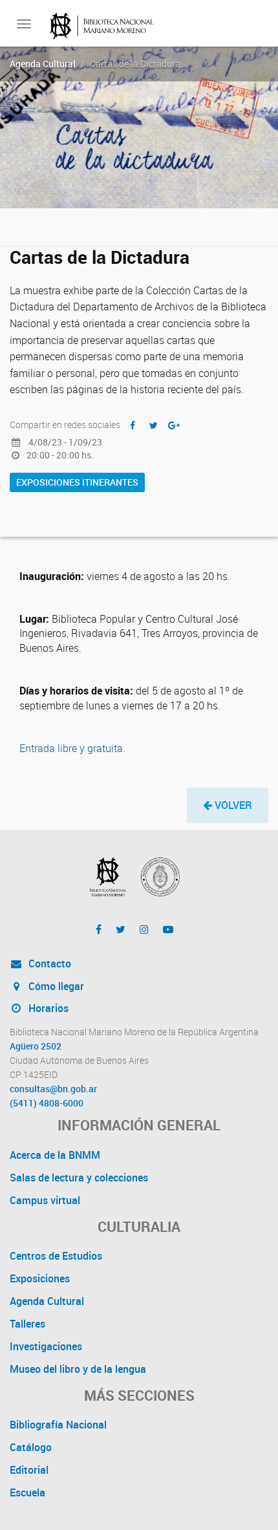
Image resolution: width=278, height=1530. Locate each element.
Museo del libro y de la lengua (78, 1369)
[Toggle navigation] (24, 24)
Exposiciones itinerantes (77, 482)
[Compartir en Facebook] (132, 425)
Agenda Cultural (43, 64)
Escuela (27, 1492)
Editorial (29, 1470)
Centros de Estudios (56, 1256)
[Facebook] (98, 929)
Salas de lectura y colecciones (79, 1177)
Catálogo (31, 1447)
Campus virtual (45, 1200)
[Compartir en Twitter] (153, 425)
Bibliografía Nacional (58, 1424)
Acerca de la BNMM (55, 1155)
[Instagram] (144, 929)
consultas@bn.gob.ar (53, 1089)
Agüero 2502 (35, 1046)
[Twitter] (120, 929)
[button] (227, 805)
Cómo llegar (55, 986)
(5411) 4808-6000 (46, 1103)
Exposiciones (40, 1278)
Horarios (47, 1008)
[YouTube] (168, 929)
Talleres (27, 1324)
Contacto (48, 963)
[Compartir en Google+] (174, 425)
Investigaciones (46, 1346)
